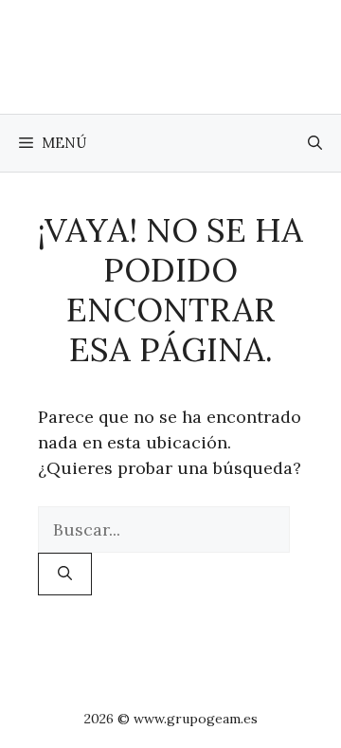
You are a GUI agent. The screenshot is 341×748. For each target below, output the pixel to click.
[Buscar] (65, 574)
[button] (315, 143)
